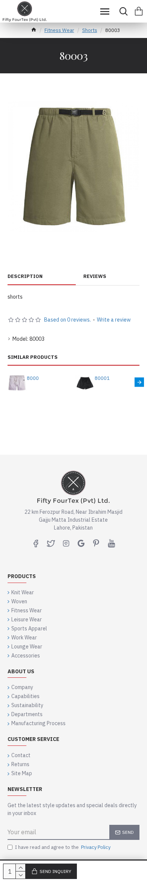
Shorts (89, 30)
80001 (102, 378)
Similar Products (33, 357)
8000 (33, 378)
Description (25, 276)
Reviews (94, 276)
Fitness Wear (59, 30)
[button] (7, 382)
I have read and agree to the (62, 847)
